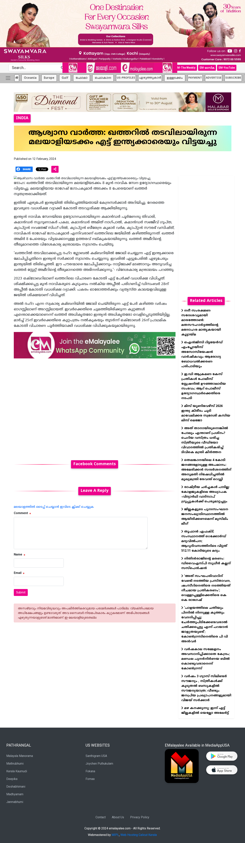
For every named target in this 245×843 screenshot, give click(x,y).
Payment (195, 78)
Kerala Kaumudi (16, 771)
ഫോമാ (81, 78)
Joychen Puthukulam (99, 763)
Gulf (65, 78)
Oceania (30, 78)
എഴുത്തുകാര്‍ (150, 78)
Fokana (90, 771)
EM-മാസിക (207, 67)
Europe (49, 78)
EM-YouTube (227, 67)
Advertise (213, 78)
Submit (20, 592)
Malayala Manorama (19, 756)
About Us (118, 817)
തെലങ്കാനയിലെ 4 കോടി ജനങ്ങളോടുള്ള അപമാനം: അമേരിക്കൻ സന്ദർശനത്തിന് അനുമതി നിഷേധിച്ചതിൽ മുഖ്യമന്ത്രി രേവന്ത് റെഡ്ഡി (206, 469)
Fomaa (90, 779)
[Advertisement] (95, 407)
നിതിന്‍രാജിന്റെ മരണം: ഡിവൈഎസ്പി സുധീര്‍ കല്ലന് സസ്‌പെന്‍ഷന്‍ (206, 563)
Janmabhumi (14, 802)
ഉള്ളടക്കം (175, 78)
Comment (21, 513)
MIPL (115, 835)
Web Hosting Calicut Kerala (138, 835)
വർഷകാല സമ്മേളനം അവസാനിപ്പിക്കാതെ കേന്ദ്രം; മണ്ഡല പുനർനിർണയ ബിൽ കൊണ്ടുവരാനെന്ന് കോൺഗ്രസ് (205, 658)
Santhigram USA (96, 756)
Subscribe (233, 78)
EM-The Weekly (185, 67)
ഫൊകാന (103, 78)
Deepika (11, 779)
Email (17, 573)
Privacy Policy (139, 817)
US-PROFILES (126, 78)
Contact (101, 817)
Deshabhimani (15, 786)
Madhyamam (14, 794)
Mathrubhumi (15, 763)
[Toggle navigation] (8, 78)
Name (18, 554)
